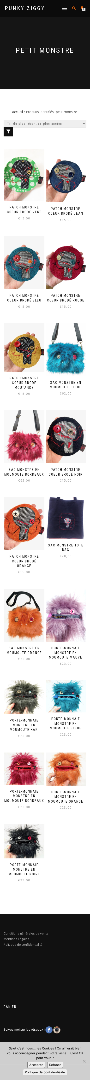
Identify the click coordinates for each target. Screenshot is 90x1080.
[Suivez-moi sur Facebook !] (49, 1029)
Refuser (55, 1065)
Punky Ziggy (25, 8)
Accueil (17, 111)
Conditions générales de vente (26, 933)
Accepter (36, 1065)
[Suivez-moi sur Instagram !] (56, 1029)
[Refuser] (84, 1061)
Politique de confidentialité (23, 944)
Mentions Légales (16, 939)
